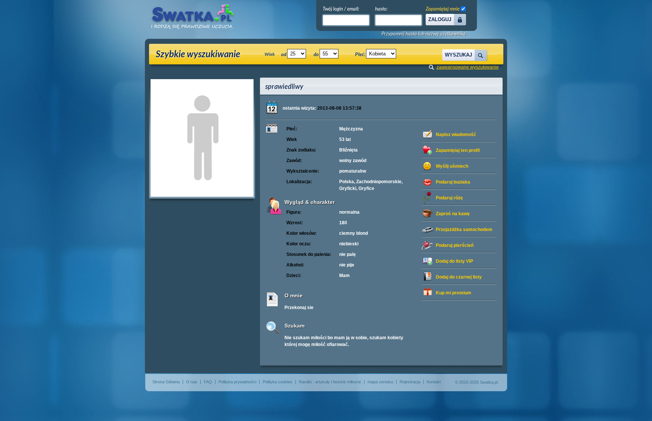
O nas (191, 382)
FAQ (208, 382)
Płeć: (360, 54)
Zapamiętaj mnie (443, 9)
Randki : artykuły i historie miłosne (330, 382)
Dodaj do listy (454, 261)
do (316, 54)
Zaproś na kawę (453, 213)
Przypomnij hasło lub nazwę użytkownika (423, 33)
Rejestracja (410, 382)
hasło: (381, 9)
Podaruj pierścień (455, 245)
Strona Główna (166, 382)
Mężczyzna (351, 129)
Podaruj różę (449, 198)
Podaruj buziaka (453, 182)
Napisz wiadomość (456, 134)
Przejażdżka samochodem (464, 229)
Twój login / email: (341, 9)
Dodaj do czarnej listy (459, 277)
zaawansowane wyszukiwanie (468, 67)
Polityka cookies (277, 382)
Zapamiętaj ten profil (458, 150)
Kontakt (434, 382)
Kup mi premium (453, 292)
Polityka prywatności (237, 382)
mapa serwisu (380, 382)
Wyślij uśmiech (452, 166)
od (283, 54)
